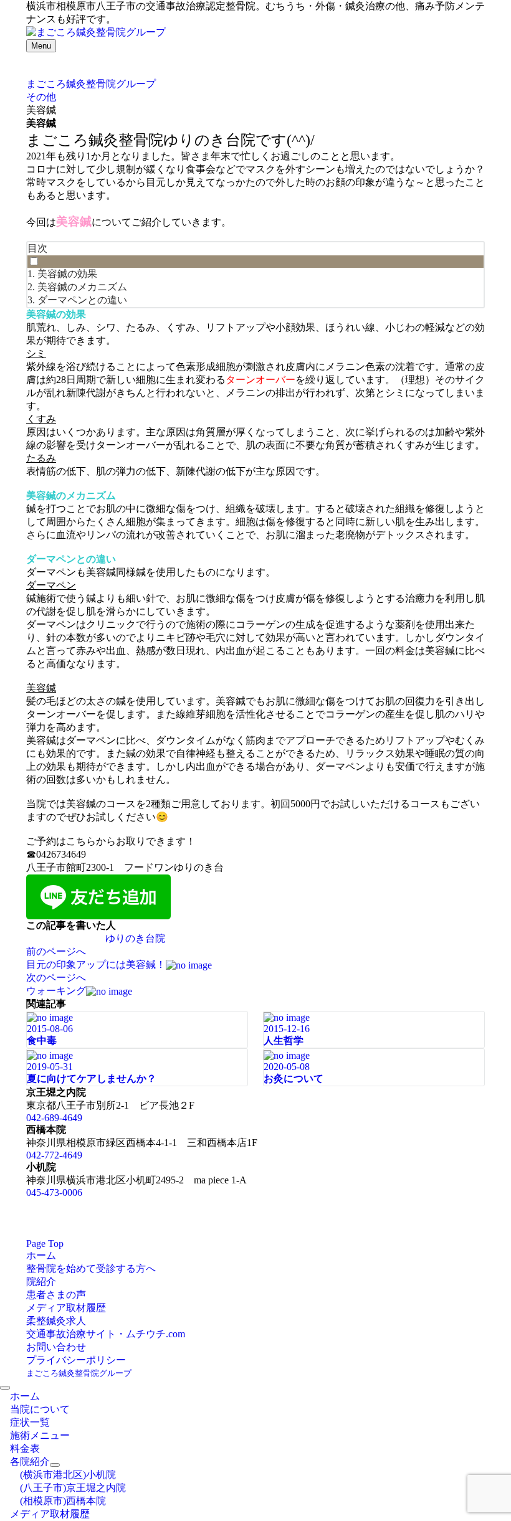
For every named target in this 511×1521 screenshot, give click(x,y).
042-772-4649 (54, 1155)
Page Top (45, 1243)
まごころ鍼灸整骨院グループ (78, 1373)
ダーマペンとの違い (82, 300)
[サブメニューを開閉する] (55, 1465)
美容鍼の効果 (67, 273)
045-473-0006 (54, 1192)
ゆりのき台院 (135, 938)
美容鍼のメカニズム (82, 287)
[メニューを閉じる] (5, 1388)
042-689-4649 (54, 1117)
